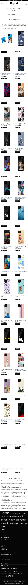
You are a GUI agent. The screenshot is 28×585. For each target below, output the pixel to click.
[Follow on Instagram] (4, 576)
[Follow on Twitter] (6, 576)
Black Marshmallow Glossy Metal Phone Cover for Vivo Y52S (6, 222)
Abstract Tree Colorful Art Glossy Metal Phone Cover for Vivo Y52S (20, 100)
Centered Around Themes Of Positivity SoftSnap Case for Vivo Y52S (20, 370)
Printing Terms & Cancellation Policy (8, 542)
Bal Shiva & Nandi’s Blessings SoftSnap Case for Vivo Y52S (19, 149)
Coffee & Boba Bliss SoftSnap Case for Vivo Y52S (7, 420)
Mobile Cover (13, 8)
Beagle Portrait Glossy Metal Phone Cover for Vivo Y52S (20, 173)
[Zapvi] (14, 4)
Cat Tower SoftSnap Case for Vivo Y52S (6, 370)
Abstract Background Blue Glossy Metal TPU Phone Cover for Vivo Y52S (20, 74)
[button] (1, 3)
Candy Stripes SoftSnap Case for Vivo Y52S (20, 321)
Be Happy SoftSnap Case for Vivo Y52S (6, 173)
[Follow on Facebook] (2, 576)
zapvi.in (5, 491)
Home (7, 8)
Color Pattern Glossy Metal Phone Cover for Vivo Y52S (20, 420)
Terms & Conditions (5, 537)
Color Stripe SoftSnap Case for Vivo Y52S (7, 445)
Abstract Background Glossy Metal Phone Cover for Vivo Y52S (7, 100)
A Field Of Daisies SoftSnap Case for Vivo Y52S (21, 48)
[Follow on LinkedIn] (10, 576)
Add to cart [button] (17, 51)
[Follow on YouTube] (12, 576)
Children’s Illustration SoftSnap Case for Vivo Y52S (21, 396)
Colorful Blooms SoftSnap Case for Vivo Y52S (20, 445)
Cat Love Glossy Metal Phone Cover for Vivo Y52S (21, 345)
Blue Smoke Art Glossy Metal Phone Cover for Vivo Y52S (20, 222)
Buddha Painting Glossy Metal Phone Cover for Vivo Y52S (7, 272)
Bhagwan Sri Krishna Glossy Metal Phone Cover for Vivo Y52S (20, 198)
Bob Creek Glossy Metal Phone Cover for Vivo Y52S (6, 247)
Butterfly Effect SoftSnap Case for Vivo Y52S (20, 296)
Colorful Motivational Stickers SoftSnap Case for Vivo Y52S (19, 469)
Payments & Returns (5, 539)
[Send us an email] (8, 576)
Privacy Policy (4, 535)
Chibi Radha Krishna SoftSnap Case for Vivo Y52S (7, 396)
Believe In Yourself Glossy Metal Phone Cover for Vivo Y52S (6, 198)
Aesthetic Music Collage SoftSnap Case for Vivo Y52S (20, 124)
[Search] (3, 4)
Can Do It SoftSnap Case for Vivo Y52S (6, 321)
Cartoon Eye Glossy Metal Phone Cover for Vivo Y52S (6, 345)
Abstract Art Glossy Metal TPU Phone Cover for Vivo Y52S (7, 74)
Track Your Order (4, 563)
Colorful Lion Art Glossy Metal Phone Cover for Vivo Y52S (7, 469)
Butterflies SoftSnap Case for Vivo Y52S (7, 296)
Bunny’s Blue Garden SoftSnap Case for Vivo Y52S (21, 272)
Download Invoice (4, 565)
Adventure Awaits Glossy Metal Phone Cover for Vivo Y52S (6, 124)
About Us (3, 532)
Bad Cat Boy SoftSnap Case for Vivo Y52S (7, 149)
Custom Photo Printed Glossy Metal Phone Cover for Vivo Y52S (7, 48)
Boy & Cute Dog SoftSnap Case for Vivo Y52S (20, 247)
